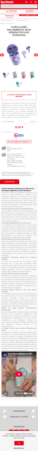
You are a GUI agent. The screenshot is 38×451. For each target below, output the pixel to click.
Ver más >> (19, 142)
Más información (19, 448)
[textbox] (17, 6)
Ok (19, 443)
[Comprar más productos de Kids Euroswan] (19, 137)
